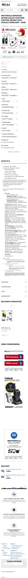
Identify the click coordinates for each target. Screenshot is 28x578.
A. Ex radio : (4, 69)
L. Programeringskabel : (7, 134)
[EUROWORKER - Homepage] (7, 4)
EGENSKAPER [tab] (5, 296)
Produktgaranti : (5, 140)
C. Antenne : (4, 81)
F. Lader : (3, 98)
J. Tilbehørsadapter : (6, 122)
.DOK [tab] (3, 291)
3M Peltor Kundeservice (15, 552)
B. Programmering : (6, 75)
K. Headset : (4, 128)
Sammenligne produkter (17, 545)
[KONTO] (22, 10)
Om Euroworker (6, 548)
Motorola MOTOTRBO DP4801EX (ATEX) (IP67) (15, 476)
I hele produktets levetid (8, 147)
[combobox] (12, 10)
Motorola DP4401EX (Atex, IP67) (13, 469)
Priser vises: (8, 1)
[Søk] (18, 10)
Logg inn (5, 545)
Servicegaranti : (5, 145)
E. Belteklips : (4, 93)
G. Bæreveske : (4, 104)
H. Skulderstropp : (5, 110)
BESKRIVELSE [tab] (5, 161)
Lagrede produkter (16, 547)
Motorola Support (14, 558)
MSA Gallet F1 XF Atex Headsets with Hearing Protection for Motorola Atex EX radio (6, 328)
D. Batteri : (3, 87)
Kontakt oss (5, 547)
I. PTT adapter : (5, 116)
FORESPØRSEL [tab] (6, 287)
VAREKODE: (17, 56)
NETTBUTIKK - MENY (2, 10)
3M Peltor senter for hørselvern (17, 553)
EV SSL (3, 577)
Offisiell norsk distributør (8, 142)
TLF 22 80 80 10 (22, 4)
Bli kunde (5, 552)
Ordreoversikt (15, 548)
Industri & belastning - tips (16, 556)
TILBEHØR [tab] (4, 282)
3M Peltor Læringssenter (16, 555)
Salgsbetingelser (6, 555)
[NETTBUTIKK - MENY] (2, 10)
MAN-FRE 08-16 (22, 5)
